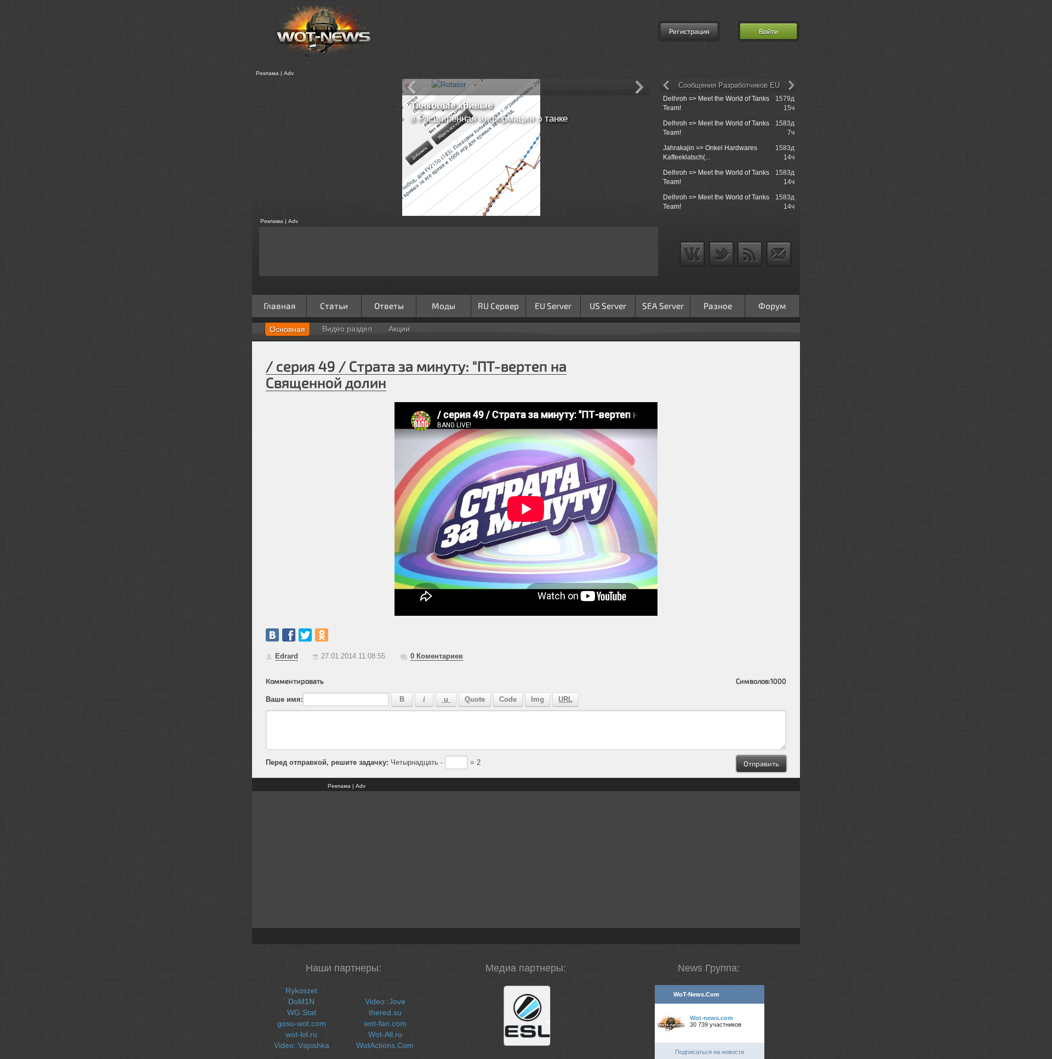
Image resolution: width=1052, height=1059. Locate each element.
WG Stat (301, 1012)
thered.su (385, 1012)
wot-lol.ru (301, 1034)
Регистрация (689, 31)
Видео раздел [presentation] (347, 328)
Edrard (286, 656)
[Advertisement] (323, 147)
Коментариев (436, 656)
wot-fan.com (385, 1023)
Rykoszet (301, 990)
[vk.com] (272, 635)
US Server (608, 306)
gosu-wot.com (301, 1023)
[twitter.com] (305, 635)
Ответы (389, 306)
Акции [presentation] (399, 328)
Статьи (334, 306)
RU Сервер (498, 306)
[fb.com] (288, 635)
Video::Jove (385, 1001)
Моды (443, 306)
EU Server (553, 306)
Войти (768, 31)
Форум (772, 306)
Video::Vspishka (301, 1045)
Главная (279, 306)
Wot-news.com (711, 1018)
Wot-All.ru (385, 1034)
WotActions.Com (385, 1045)
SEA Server (663, 306)
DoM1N (301, 1001)
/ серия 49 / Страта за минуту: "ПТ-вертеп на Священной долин (416, 374)
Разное (718, 306)
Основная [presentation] (287, 329)
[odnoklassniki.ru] (321, 635)
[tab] (287, 329)
